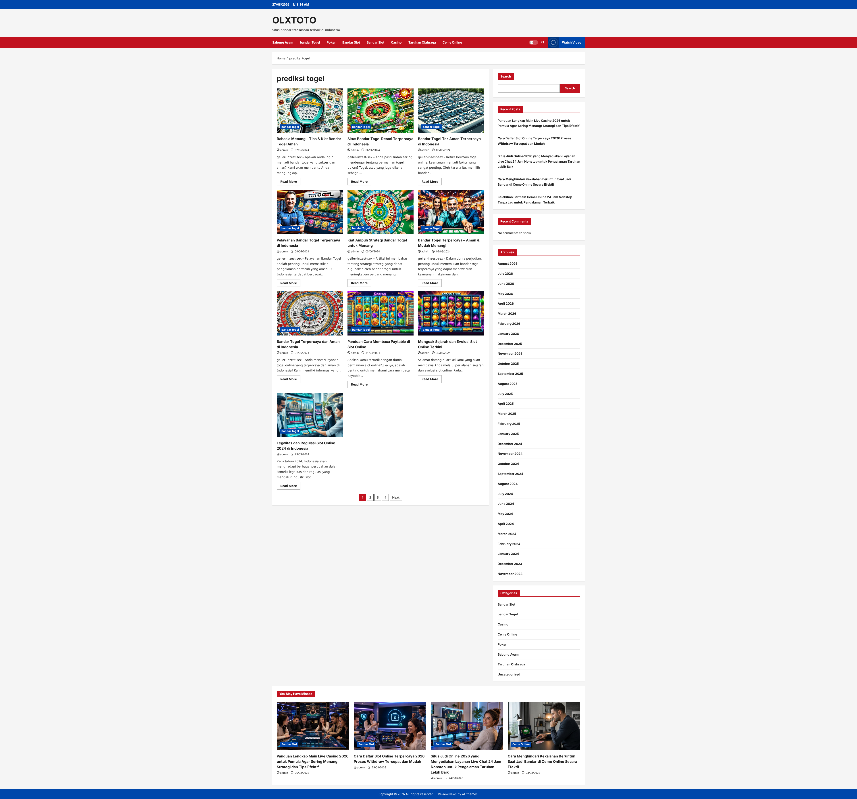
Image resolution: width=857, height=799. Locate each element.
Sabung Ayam (282, 42)
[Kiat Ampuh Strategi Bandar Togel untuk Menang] (380, 212)
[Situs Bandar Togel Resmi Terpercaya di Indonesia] (380, 110)
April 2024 (506, 524)
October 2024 (508, 464)
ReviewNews (447, 794)
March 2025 (507, 413)
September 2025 (510, 373)
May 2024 (505, 514)
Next (395, 497)
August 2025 (508, 384)
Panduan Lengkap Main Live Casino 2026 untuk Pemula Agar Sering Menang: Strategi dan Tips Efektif (312, 761)
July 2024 (505, 494)
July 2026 (505, 273)
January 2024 (508, 554)
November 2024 (510, 453)
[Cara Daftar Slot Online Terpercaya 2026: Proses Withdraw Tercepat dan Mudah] (390, 726)
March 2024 (507, 534)
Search (505, 76)
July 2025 (505, 394)
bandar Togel (310, 42)
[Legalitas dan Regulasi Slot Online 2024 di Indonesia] (310, 415)
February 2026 (509, 323)
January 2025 (508, 434)
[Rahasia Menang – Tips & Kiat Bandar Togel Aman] (310, 110)
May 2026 (505, 294)
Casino (396, 42)
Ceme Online (452, 42)
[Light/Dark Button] (533, 42)
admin (284, 150)
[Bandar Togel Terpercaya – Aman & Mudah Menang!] (451, 212)
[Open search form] (542, 42)
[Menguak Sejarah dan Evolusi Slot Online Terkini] (451, 313)
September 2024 (510, 474)
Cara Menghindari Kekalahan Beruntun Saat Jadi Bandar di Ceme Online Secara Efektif (542, 761)
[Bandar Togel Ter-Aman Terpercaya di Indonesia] (451, 110)
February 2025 (509, 424)
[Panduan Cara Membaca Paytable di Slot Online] (380, 313)
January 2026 (508, 334)
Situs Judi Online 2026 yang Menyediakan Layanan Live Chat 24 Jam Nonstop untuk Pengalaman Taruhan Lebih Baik (539, 161)
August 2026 (508, 263)
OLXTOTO (294, 20)
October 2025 (508, 363)
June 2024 (506, 503)
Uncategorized (509, 674)
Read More (290, 182)
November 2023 (510, 574)
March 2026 (507, 313)
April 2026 (506, 303)
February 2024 (509, 544)
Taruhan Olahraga (422, 42)
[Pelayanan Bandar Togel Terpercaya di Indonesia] (310, 212)
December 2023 (510, 564)
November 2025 (510, 353)
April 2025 (506, 403)
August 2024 (508, 484)
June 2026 (506, 283)
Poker (331, 42)
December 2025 (510, 344)
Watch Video (571, 42)
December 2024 (510, 444)
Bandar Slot (351, 42)
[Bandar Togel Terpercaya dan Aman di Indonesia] (310, 313)
